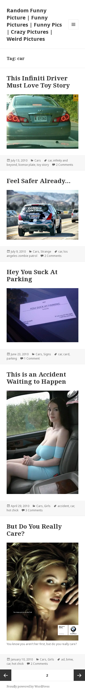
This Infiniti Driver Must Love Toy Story (38, 81)
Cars (37, 160)
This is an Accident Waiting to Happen (36, 378)
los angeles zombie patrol (37, 253)
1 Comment (32, 358)
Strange (46, 251)
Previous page (5, 675)
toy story (43, 165)
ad (63, 659)
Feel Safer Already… (39, 180)
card (66, 354)
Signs (47, 354)
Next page (79, 675)
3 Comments (34, 510)
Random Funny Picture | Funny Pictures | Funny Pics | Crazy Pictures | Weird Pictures (34, 24)
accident (63, 506)
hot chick (12, 510)
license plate (26, 165)
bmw (69, 659)
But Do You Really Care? (34, 530)
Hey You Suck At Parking (32, 275)
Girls (47, 506)
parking (12, 358)
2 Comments (64, 165)
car (50, 160)
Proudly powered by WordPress (28, 686)
